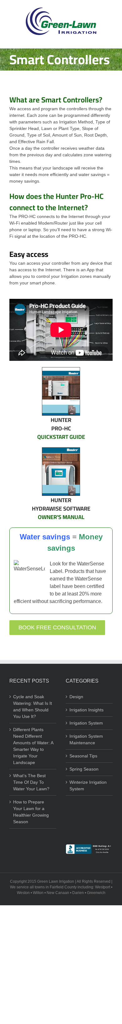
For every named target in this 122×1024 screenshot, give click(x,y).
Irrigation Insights (86, 709)
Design (76, 696)
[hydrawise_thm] (61, 449)
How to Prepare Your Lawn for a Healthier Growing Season (31, 811)
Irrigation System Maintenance (86, 739)
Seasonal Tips (83, 755)
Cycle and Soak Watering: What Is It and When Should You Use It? (32, 706)
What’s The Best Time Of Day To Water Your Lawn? (31, 782)
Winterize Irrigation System (88, 785)
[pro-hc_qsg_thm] (61, 369)
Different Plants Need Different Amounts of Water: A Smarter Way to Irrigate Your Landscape (33, 746)
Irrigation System (86, 722)
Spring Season (84, 769)
